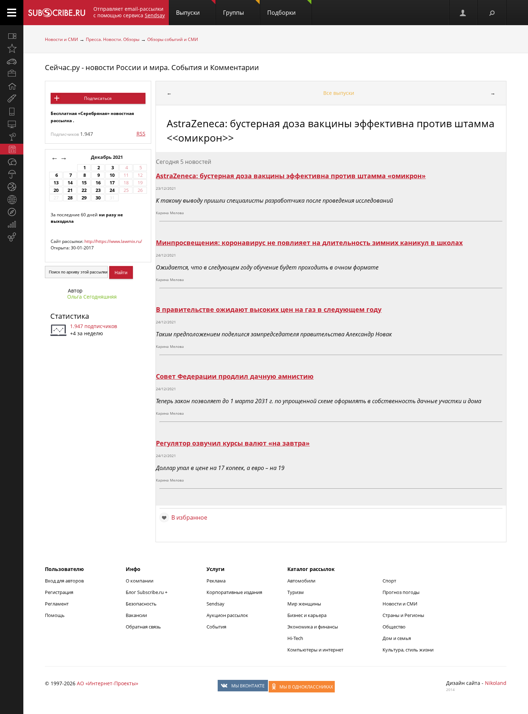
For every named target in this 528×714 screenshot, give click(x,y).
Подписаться (98, 98)
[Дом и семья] (11, 86)
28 (70, 198)
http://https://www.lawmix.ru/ (113, 241)
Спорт (389, 580)
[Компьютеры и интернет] (11, 124)
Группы (233, 13)
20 (56, 190)
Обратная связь (143, 626)
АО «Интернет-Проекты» (107, 683)
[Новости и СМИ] (11, 149)
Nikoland (495, 683)
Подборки (281, 13)
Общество (394, 626)
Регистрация (59, 592)
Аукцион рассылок (227, 615)
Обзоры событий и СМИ (172, 39)
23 (98, 190)
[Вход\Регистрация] (463, 12)
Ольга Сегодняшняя (92, 296)
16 (98, 183)
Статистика (69, 316)
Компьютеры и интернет (315, 649)
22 (84, 190)
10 (112, 175)
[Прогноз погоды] (11, 174)
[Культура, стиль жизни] (11, 136)
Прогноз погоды (401, 592)
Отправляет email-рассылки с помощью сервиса (129, 12)
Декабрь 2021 (107, 157)
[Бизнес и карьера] (11, 73)
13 (56, 183)
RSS (140, 133)
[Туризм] (11, 212)
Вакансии (136, 615)
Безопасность (141, 603)
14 (70, 183)
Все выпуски (338, 92)
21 (70, 190)
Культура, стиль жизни (408, 649)
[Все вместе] (11, 36)
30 (98, 198)
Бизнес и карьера (306, 615)
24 (112, 190)
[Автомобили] (11, 61)
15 (84, 183)
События (216, 626)
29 (84, 198)
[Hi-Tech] (11, 111)
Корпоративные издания (234, 592)
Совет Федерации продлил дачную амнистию (235, 376)
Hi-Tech (295, 638)
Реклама (216, 580)
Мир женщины (304, 603)
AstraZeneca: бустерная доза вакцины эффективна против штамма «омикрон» (291, 175)
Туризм (295, 592)
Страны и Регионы (403, 615)
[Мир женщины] (11, 98)
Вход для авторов (64, 580)
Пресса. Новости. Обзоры (112, 39)
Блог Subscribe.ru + (147, 592)
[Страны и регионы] (11, 199)
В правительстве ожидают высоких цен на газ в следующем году (268, 309)
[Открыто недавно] (11, 48)
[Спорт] (11, 186)
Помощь (55, 615)
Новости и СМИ (61, 39)
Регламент (57, 603)
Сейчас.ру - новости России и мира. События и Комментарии (152, 67)
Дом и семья (397, 638)
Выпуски (188, 13)
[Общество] (11, 161)
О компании (139, 580)
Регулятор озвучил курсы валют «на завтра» (233, 443)
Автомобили (301, 580)
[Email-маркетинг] (11, 237)
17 (112, 183)
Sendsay (215, 603)
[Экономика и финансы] (11, 224)
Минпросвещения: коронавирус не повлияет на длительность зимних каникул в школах (309, 242)
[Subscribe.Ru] (56, 12)
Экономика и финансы (312, 626)
